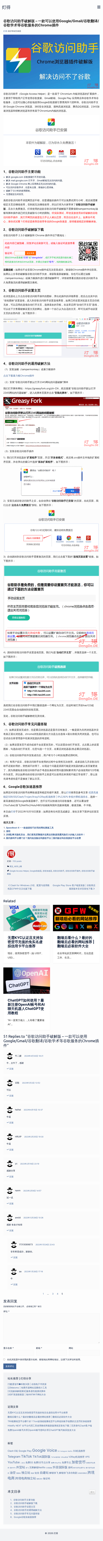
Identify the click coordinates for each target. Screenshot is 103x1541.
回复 (11, 1068)
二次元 (22, 1463)
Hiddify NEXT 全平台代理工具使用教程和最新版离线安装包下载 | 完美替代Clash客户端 (50, 1425)
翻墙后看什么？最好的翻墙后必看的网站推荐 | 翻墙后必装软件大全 (75, 942)
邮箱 (39, 1348)
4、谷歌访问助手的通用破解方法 (26, 1510)
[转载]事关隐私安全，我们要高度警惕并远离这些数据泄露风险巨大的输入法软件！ (45, 834)
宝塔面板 (49, 1468)
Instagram (63, 1451)
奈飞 (27, 1468)
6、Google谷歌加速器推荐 (23, 1517)
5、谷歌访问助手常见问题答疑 (25, 1513)
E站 (16, 1451)
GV (59, 1451)
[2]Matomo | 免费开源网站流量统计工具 (27, 1387)
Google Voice (44, 1450)
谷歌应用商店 (82, 1473)
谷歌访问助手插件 (72, 871)
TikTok (26, 1456)
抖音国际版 (60, 1467)
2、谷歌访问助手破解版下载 (23, 1503)
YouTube (14, 1462)
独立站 (25, 1472)
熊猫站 (18, 1473)
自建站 (44, 1472)
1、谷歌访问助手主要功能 (22, 1499)
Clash (11, 1451)
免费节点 (66, 1462)
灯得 (6, 7)
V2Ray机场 (64, 1457)
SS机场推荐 (79, 1451)
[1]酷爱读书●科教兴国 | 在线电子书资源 (27, 1384)
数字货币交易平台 (79, 1468)
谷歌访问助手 (58, 871)
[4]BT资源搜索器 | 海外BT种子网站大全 (27, 1394)
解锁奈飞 (53, 1473)
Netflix (70, 1451)
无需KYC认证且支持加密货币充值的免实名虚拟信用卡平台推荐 (25, 942)
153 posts (17, 861)
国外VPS (13, 1468)
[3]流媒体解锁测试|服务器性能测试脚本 (27, 1391)
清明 (8, 831)
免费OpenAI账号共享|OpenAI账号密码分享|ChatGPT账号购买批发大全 (42, 1430)
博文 (11, 866)
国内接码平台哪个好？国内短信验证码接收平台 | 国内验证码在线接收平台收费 (43, 838)
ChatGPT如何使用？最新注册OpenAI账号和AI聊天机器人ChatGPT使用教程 (26, 1006)
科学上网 (18, 866)
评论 (6, 1311)
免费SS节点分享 (42, 1462)
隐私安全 (40, 1479)
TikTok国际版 (41, 1456)
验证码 (46, 1478)
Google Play (25, 1451)
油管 (13, 1472)
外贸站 (20, 1467)
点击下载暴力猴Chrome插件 (18, 375)
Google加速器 (36, 871)
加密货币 (79, 1462)
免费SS (29, 1462)
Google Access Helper (19, 871)
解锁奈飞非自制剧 (68, 1473)
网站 (71, 1348)
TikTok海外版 (55, 1457)
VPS (87, 1456)
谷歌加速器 (47, 871)
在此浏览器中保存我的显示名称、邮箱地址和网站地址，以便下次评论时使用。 (44, 1359)
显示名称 (8, 1348)
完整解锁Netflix (37, 1467)
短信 (37, 1473)
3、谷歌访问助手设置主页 (22, 1506)
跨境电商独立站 (25, 1478)
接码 (70, 1467)
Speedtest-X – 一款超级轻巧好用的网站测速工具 (30, 827)
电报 (32, 1473)
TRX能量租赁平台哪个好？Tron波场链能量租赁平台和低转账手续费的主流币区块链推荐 (49, 1421)
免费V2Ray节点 (56, 1463)
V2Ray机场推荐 (76, 1456)
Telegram (14, 1456)
